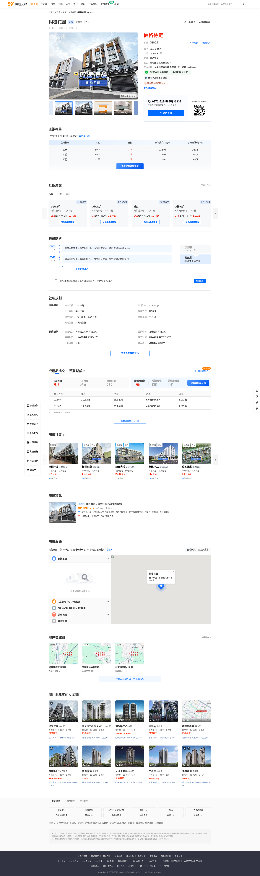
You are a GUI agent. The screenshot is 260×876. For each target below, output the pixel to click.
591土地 (99, 861)
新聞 (116, 4)
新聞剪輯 (118, 856)
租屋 (53, 4)
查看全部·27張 (127, 96)
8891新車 (95, 866)
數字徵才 (178, 856)
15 (153, 478)
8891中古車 (108, 866)
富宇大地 (89, 815)
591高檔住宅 (138, 861)
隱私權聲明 (166, 856)
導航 (108, 549)
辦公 (75, 4)
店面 (68, 4)
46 (86, 478)
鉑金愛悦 (61, 810)
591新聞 (110, 861)
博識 (171, 810)
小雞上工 (142, 866)
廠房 (83, 4)
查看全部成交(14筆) (130, 421)
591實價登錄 (123, 861)
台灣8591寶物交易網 (171, 861)
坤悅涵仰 (143, 815)
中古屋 (44, 4)
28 (186, 478)
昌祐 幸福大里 (61, 815)
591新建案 (86, 861)
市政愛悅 (89, 810)
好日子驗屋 (164, 866)
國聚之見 (143, 810)
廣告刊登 (106, 856)
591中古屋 (73, 861)
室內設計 (104, 4)
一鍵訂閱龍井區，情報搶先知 (130, 679)
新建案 (34, 4)
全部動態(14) (82, 269)
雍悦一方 (171, 815)
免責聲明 (141, 856)
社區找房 (93, 4)
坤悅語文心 (198, 815)
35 (119, 478)
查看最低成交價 (198, 383)
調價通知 (195, 43)
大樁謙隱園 (198, 810)
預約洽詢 (167, 113)
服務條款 (153, 856)
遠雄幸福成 (116, 815)
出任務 (131, 866)
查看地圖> (191, 67)
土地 (60, 4)
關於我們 (95, 856)
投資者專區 (82, 856)
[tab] (51, 194)
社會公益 (130, 856)
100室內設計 (152, 861)
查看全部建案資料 (130, 353)
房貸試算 (207, 43)
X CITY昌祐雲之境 (116, 810)
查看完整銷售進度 (130, 166)
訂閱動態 (200, 281)
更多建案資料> (151, 88)
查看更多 (205, 637)
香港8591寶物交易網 (193, 861)
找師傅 (152, 866)
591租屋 (61, 861)
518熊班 (120, 866)
